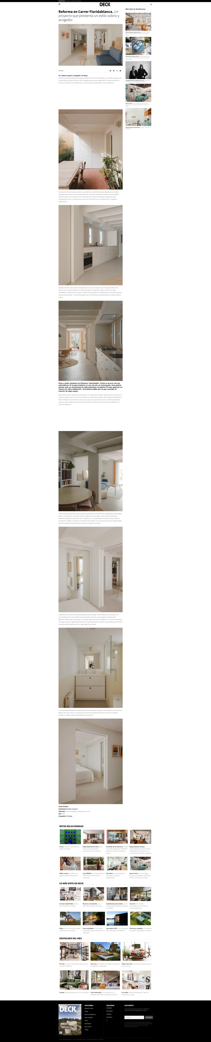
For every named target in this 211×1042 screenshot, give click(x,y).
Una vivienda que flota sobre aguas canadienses (117, 929)
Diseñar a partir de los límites (138, 128)
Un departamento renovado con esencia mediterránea (115, 875)
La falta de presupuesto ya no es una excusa (136, 965)
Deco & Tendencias (90, 1014)
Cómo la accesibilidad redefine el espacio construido (117, 906)
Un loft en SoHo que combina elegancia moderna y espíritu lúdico (138, 33)
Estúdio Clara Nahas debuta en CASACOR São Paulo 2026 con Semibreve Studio (117, 850)
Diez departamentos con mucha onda (74, 992)
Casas (86, 1011)
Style (86, 1021)
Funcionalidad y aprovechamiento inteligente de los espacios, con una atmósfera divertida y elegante (140, 850)
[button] (151, 4)
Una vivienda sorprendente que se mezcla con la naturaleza (94, 930)
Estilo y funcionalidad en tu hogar (69, 905)
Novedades (88, 1024)
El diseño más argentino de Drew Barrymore (68, 874)
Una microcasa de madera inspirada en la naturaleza (69, 929)
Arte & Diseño (89, 1017)
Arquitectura (89, 1008)
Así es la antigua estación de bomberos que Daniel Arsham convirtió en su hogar (138, 104)
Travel (87, 1030)
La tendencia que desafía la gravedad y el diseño (140, 929)
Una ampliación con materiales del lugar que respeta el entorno (104, 993)
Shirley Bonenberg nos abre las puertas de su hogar (135, 993)
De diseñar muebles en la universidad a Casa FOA (138, 81)
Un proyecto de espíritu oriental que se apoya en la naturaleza (105, 965)
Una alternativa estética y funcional (92, 905)
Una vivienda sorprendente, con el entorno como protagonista (138, 906)
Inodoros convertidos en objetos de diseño (69, 848)
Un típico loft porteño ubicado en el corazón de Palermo (73, 965)
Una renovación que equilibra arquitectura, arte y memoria (92, 849)
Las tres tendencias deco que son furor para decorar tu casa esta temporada (138, 57)
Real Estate (88, 1027)
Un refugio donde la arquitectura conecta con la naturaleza (94, 875)
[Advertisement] (91, 97)
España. (88, 811)
